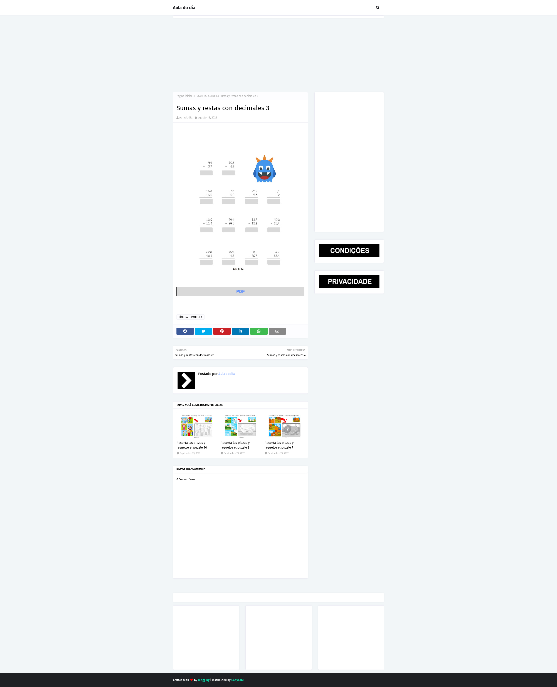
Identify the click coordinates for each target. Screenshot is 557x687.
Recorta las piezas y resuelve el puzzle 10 (191, 445)
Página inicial (184, 96)
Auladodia (186, 117)
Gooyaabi (237, 680)
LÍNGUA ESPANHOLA (206, 96)
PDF (240, 291)
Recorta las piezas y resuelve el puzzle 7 (279, 445)
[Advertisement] (278, 50)
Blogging (204, 680)
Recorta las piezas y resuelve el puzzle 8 (235, 445)
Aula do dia (184, 7)
